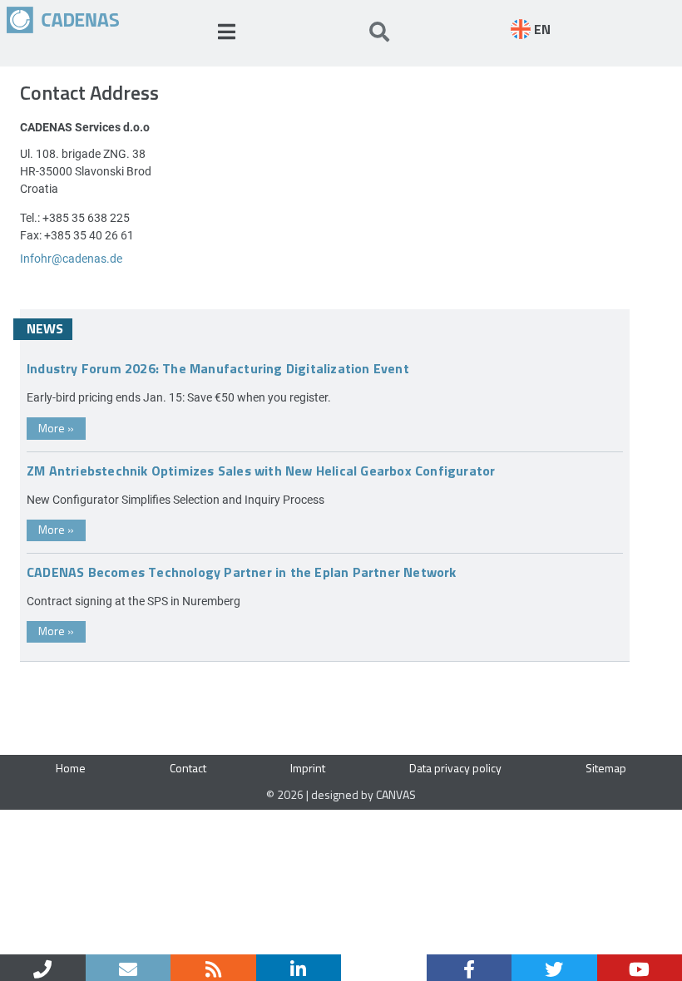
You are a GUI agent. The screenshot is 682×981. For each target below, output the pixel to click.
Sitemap (606, 768)
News (45, 328)
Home (71, 768)
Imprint (307, 768)
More (56, 428)
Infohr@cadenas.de (71, 258)
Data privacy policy (455, 768)
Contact (188, 768)
